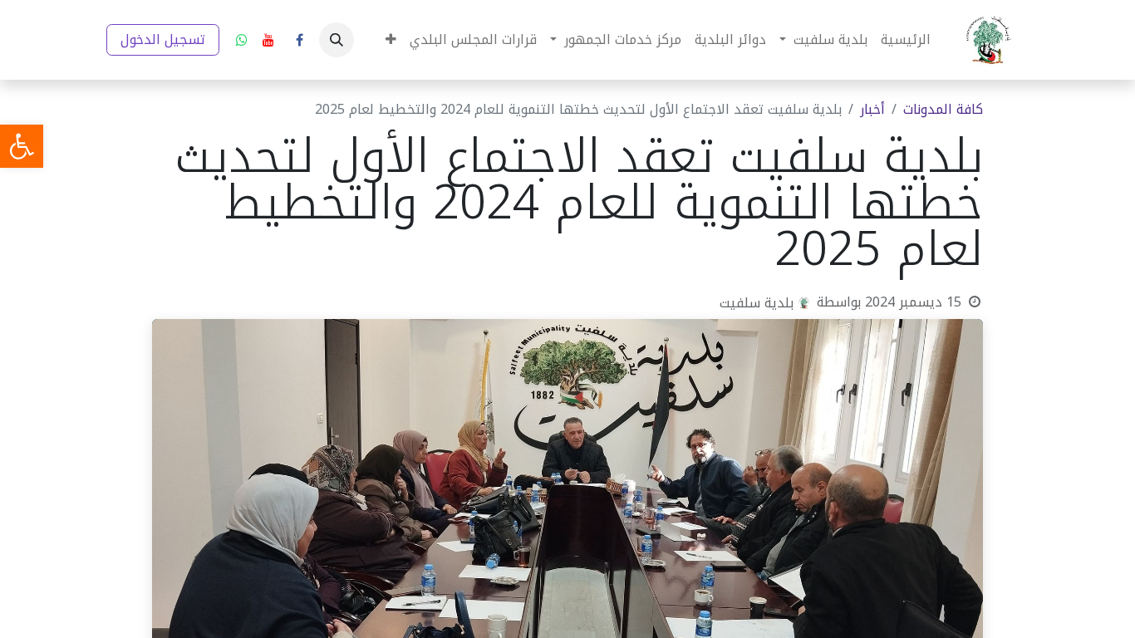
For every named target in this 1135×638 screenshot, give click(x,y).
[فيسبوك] (299, 40)
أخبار (872, 109)
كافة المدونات (943, 109)
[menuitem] (905, 39)
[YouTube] (268, 40)
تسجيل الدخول (162, 39)
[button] (336, 39)
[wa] (242, 40)
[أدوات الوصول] (21, 146)
